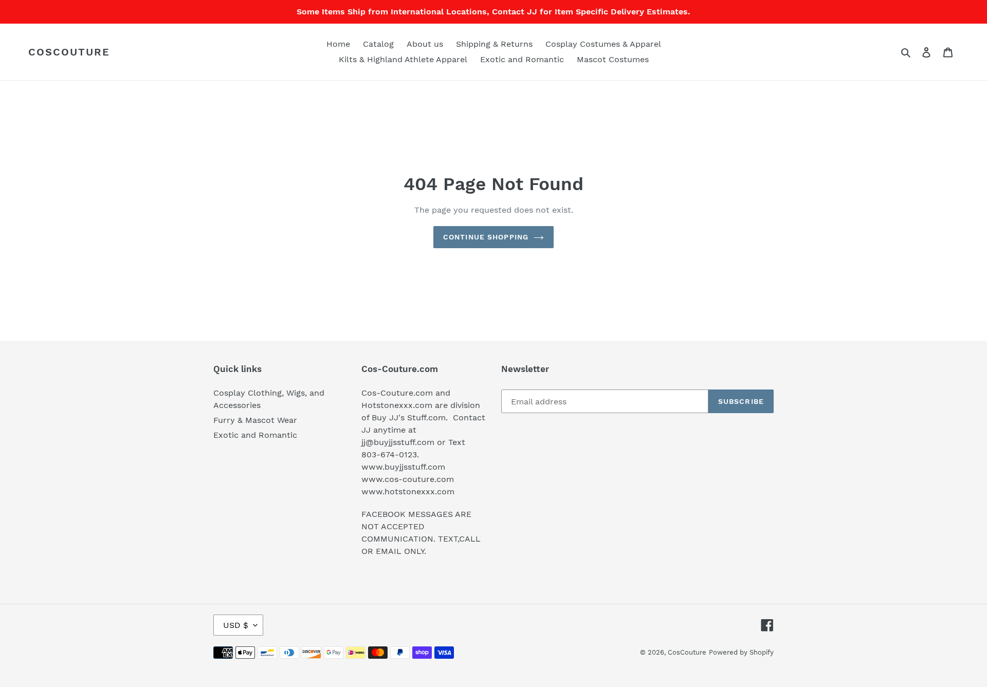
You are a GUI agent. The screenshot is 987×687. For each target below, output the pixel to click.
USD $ (235, 625)
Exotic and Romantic (255, 435)
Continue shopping (485, 237)
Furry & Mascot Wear (255, 420)
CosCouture (69, 52)
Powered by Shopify (741, 652)
